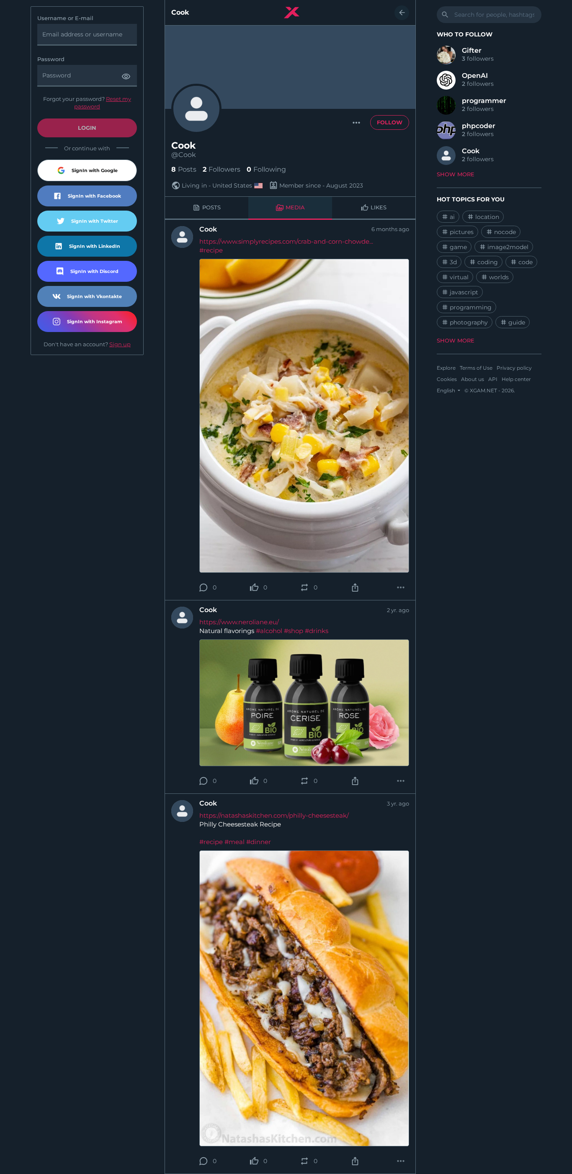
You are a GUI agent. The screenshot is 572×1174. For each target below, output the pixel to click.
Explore (446, 368)
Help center (516, 379)
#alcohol (269, 631)
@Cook (183, 155)
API (492, 379)
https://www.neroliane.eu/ (239, 622)
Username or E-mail (65, 18)
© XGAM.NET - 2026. (489, 390)
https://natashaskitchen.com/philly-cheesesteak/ (274, 815)
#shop (293, 631)
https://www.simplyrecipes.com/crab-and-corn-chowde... (286, 241)
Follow (389, 122)
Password (50, 59)
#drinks (316, 631)
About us (472, 379)
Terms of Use (476, 368)
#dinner (258, 842)
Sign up (120, 344)
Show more (455, 174)
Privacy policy (514, 368)
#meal (234, 842)
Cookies (447, 379)
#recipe (211, 250)
